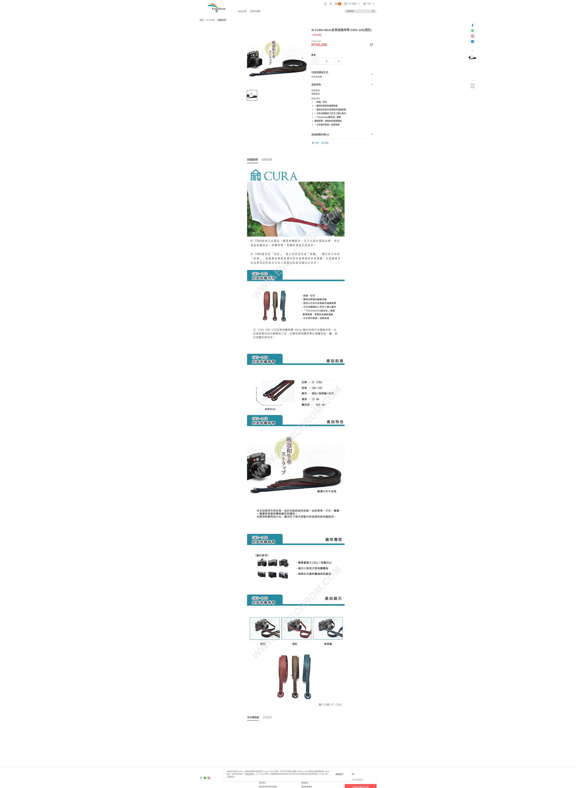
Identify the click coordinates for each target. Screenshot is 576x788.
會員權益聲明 (306, 787)
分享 (317, 143)
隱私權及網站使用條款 (268, 787)
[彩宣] (216, 8)
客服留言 (304, 783)
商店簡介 (262, 783)
